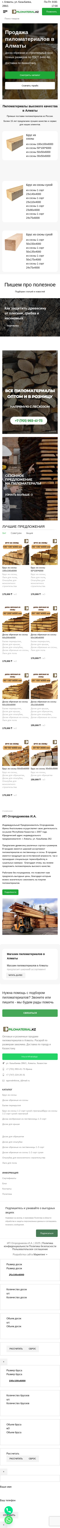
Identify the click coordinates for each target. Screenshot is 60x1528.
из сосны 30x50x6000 (38, 156)
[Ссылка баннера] (30, 317)
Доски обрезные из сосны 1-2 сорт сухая (22, 1152)
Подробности (10, 892)
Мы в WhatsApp (30, 1056)
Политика (7, 1194)
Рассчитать (16, 1349)
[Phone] (8, 1510)
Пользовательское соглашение (30, 1249)
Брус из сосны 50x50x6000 (15, 768)
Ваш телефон (8, 1500)
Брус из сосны (9, 574)
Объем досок (13, 1326)
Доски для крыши (11, 644)
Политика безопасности (42, 1246)
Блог (4, 1183)
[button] (15, 600)
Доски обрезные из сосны (15, 650)
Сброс (32, 1349)
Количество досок (16, 1297)
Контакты (7, 1188)
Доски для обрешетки (41, 711)
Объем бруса (13, 1432)
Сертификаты (9, 1178)
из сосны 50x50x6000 (38, 152)
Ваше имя (6, 1486)
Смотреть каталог (30, 75)
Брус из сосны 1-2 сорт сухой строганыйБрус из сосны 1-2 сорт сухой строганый (29, 1112)
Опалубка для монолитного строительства (9, 583)
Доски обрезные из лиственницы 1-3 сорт (23, 1147)
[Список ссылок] (30, 1063)
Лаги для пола (9, 577)
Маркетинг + (40, 1254)
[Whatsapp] (8, 1520)
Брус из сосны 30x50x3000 (44, 768)
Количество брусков (17, 1403)
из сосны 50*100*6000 (38, 148)
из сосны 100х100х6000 (39, 144)
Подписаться (46, 1233)
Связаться (30, 1013)
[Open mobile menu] (5, 12)
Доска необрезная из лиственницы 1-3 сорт (24, 1119)
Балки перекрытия (11, 641)
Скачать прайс (30, 85)
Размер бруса (14, 1374)
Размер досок (14, 1268)
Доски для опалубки (12, 647)
